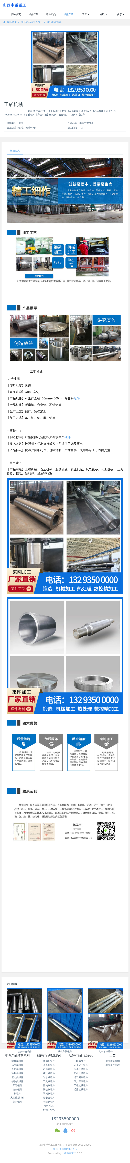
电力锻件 (81, 1061)
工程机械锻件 (81, 1085)
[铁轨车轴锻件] (65, 1031)
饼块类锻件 (17, 1081)
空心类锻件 (17, 1077)
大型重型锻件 (17, 1097)
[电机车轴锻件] (24, 1006)
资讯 (102, 14)
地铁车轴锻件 (24, 1051)
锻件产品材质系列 (51, 16)
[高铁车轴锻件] (105, 1006)
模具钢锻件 (49, 1073)
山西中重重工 (69, 1153)
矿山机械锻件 (54, 22)
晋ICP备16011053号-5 (65, 1148)
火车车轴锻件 (106, 1051)
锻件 (77, 398)
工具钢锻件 (49, 1081)
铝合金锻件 (49, 1097)
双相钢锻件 (49, 1093)
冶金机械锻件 (81, 1069)
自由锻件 (17, 1089)
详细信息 (15, 150)
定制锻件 (17, 1101)
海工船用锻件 (81, 1077)
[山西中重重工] (14, 5)
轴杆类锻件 (17, 1061)
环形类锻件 (17, 1073)
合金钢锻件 (49, 1065)
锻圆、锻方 (49, 1109)
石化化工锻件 (81, 1065)
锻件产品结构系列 (33, 16)
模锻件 (17, 1093)
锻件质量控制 (112, 1061)
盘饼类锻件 (17, 1069)
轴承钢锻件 (49, 1077)
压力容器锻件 (81, 1081)
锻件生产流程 (112, 1065)
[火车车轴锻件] (105, 1031)
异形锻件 (17, 1085)
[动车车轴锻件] (65, 1006)
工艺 (85, 14)
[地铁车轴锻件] (24, 1031)
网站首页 (16, 14)
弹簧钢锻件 (49, 1085)
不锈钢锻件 (49, 1069)
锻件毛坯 (49, 1105)
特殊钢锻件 (49, 1101)
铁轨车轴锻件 (65, 1051)
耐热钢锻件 (49, 1089)
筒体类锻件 (17, 1065)
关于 (120, 14)
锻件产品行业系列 (68, 16)
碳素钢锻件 (49, 1061)
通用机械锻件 (81, 1089)
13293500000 (65, 1118)
